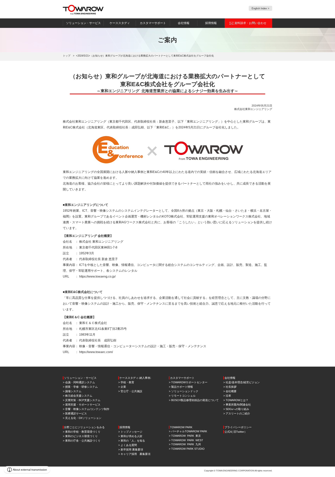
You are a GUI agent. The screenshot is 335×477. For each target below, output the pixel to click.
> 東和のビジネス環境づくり (80, 436)
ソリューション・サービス (80, 377)
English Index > (260, 8)
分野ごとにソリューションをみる (84, 427)
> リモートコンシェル (182, 395)
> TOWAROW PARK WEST (186, 440)
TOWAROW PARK (181, 427)
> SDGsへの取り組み (236, 409)
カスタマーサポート (182, 377)
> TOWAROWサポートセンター (188, 382)
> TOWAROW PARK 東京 (185, 435)
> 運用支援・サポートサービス (81, 404)
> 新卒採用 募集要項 (130, 449)
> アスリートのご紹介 (236, 413)
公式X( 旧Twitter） (235, 431)
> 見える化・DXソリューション (82, 417)
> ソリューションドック (183, 391)
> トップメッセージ (130, 431)
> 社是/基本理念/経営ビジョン (241, 382)
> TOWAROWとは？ (235, 400)
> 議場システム (72, 391)
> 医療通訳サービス (75, 413)
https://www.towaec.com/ (96, 352)
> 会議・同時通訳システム (79, 382)
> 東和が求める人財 (130, 436)
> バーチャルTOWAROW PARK (188, 431)
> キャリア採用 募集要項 (134, 454)
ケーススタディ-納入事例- (135, 377)
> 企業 (122, 386)
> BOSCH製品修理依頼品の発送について (194, 400)
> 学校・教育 (126, 382)
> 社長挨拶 (230, 386)
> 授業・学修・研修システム (80, 386)
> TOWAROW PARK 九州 (185, 444)
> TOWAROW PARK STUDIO (187, 448)
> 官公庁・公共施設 (130, 391)
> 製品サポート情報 (181, 386)
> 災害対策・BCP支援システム (81, 400)
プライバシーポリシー (238, 427)
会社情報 (229, 377)
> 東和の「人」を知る (131, 440)
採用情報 (124, 427)
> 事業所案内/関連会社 (237, 404)
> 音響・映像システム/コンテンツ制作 (86, 409)
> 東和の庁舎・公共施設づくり (81, 440)
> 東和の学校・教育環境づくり (81, 431)
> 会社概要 (230, 391)
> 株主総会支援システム (77, 395)
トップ (66, 55)
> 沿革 (227, 395)
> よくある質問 (127, 445)
